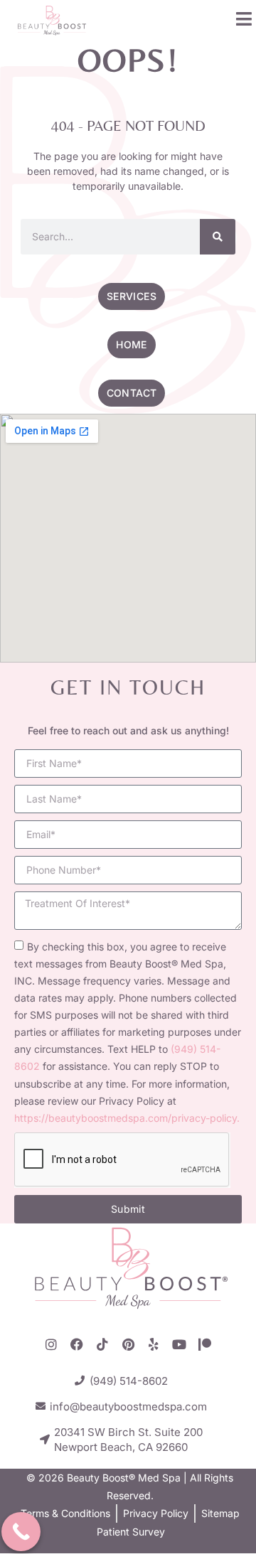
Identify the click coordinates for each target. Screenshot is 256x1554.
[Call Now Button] (21, 1531)
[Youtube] (179, 1344)
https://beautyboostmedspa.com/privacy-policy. (127, 1118)
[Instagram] (51, 1344)
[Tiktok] (102, 1344)
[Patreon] (205, 1344)
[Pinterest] (128, 1344)
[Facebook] (77, 1344)
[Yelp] (153, 1344)
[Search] (217, 236)
